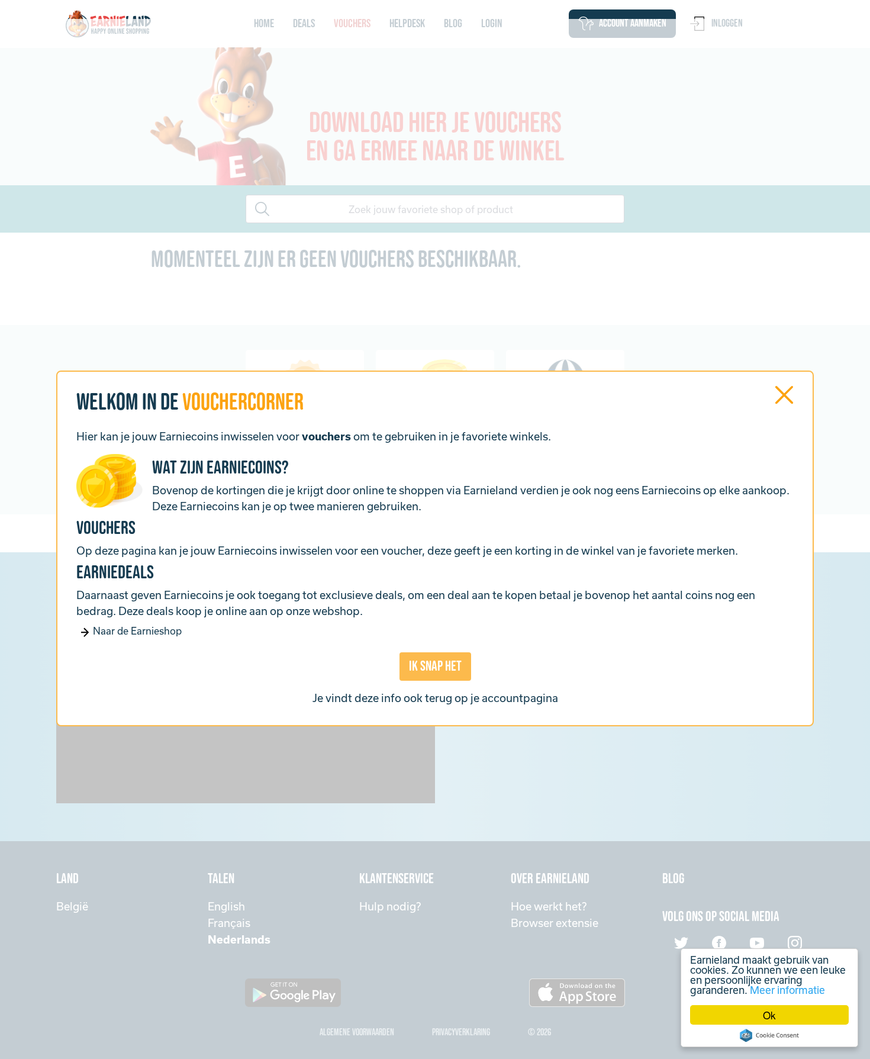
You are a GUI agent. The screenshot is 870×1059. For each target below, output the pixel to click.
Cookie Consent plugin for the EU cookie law (769, 1035)
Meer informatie (787, 990)
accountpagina (520, 697)
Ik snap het (435, 666)
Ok (769, 1015)
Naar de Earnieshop (136, 630)
